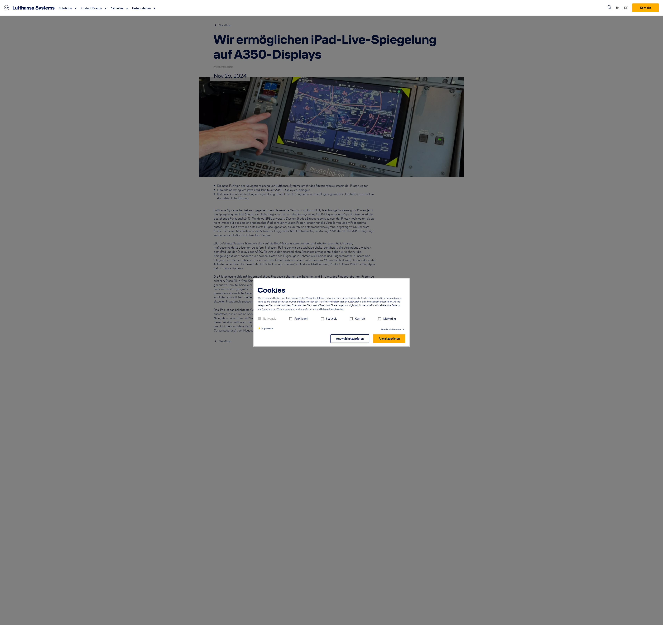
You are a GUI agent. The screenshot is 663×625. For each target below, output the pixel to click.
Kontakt (645, 8)
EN (617, 8)
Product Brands (91, 8)
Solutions (65, 8)
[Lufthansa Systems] (29, 7)
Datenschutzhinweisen (332, 309)
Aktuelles (116, 8)
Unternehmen (141, 8)
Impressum (267, 328)
